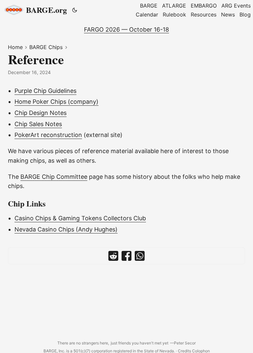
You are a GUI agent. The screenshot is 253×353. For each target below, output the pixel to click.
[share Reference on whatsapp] (140, 256)
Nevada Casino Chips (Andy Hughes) (66, 229)
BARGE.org (46, 9)
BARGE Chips (46, 47)
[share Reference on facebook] (126, 256)
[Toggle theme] (75, 10)
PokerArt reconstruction (48, 134)
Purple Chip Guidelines (45, 90)
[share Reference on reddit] (113, 256)
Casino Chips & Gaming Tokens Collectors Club (80, 218)
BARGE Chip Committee (53, 176)
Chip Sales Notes (38, 124)
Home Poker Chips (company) (56, 101)
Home (15, 47)
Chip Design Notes (40, 112)
